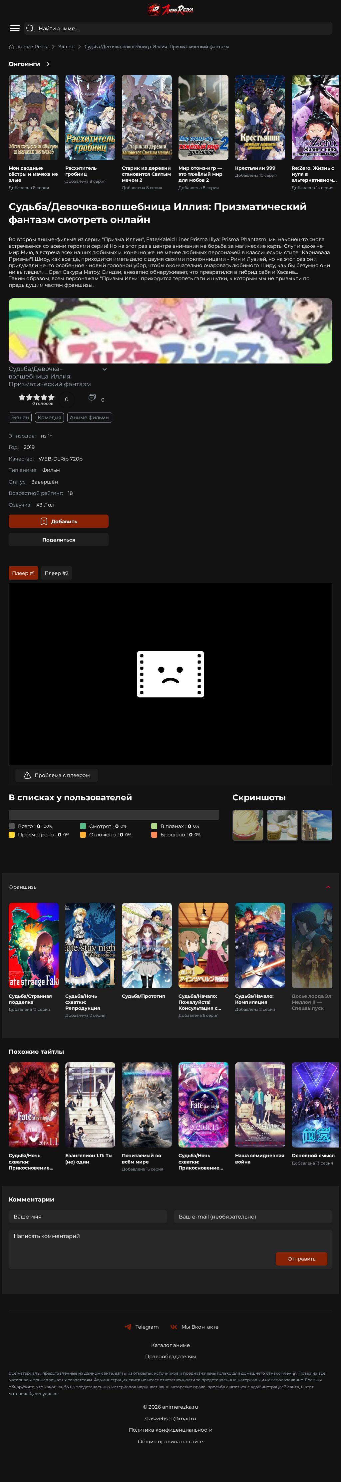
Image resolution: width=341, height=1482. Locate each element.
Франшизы (23, 887)
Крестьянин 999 (255, 168)
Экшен (66, 47)
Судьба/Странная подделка (30, 999)
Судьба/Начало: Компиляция (254, 999)
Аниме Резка (32, 47)
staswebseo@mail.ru (170, 1418)
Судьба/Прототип (144, 996)
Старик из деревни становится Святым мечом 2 (146, 174)
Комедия (49, 417)
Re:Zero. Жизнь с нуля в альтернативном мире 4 (313, 177)
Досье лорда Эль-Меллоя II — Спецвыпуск (314, 1002)
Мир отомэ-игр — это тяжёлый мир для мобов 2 (200, 174)
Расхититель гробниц (81, 171)
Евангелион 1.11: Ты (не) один (89, 1159)
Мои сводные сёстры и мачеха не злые (33, 174)
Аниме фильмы (90, 417)
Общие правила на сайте (170, 1441)
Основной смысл (313, 1156)
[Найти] (30, 28)
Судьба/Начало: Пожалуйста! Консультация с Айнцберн (197, 1005)
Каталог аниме (170, 1345)
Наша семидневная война (259, 1159)
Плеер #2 (57, 573)
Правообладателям (170, 1356)
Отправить (301, 1259)
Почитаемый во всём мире (141, 1159)
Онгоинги (24, 64)
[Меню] (15, 28)
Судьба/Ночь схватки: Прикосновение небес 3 (198, 1165)
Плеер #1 (23, 573)
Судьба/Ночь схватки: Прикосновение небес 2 (29, 1165)
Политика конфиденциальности (170, 1430)
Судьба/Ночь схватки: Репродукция (82, 1002)
